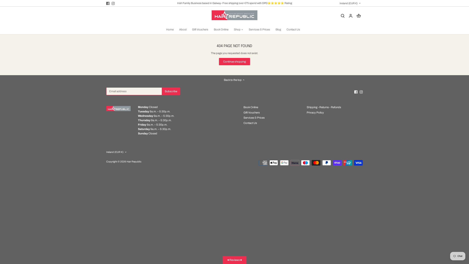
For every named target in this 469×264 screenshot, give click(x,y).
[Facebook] (107, 3)
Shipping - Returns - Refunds (324, 107)
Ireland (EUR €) (349, 3)
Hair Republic (134, 161)
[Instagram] (113, 3)
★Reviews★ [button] (234, 259)
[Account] (351, 16)
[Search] (343, 16)
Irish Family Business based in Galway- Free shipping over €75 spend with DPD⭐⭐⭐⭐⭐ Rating (234, 3)
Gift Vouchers (251, 112)
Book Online (250, 107)
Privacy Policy (315, 112)
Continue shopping (234, 61)
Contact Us (250, 123)
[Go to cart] (359, 16)
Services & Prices (254, 117)
